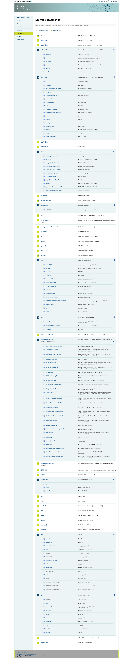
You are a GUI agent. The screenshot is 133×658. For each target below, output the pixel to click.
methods (48, 65)
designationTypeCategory (53, 166)
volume (48, 632)
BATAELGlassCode (51, 362)
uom (42, 595)
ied (42, 317)
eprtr (42, 215)
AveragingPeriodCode (52, 359)
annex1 (48, 322)
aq (42, 35)
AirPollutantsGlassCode (52, 349)
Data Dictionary (30, 13)
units (47, 311)
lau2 (42, 501)
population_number (51, 109)
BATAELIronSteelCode (52, 367)
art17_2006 (44, 50)
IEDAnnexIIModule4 (47, 463)
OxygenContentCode (51, 425)
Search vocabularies (43, 30)
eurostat (44, 231)
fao (42, 236)
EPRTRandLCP (46, 220)
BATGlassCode (50, 372)
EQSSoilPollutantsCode (52, 407)
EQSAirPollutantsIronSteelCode (55, 403)
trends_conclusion (51, 136)
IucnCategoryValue (51, 176)
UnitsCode (49, 444)
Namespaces (20, 39)
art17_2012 (44, 77)
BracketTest (49, 542)
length (47, 614)
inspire (43, 475)
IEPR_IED (44, 470)
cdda (42, 151)
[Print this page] (105, 1)
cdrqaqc (48, 268)
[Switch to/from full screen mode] (107, 1)
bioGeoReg (49, 264)
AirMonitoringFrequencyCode (54, 346)
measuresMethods (51, 282)
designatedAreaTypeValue (53, 163)
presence (48, 116)
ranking (48, 123)
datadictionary (46, 200)
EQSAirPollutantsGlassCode (54, 398)
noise (43, 520)
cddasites (48, 159)
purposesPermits (50, 293)
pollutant (48, 329)
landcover (44, 479)
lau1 (42, 496)
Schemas (19, 30)
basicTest (48, 539)
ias (42, 260)
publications (45, 525)
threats (48, 129)
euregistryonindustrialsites (50, 227)
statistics (48, 621)
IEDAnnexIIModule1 (47, 335)
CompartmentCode (51, 389)
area (47, 603)
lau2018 (43, 506)
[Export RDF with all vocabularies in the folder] (114, 50)
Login (102, 1)
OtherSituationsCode (51, 420)
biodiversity (45, 147)
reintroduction (50, 126)
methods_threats (50, 99)
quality (48, 119)
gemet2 (43, 246)
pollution (48, 105)
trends (47, 72)
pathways (48, 289)
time (47, 625)
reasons (48, 68)
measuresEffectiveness (52, 278)
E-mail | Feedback (21, 652)
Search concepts (57, 30)
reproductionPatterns (52, 297)
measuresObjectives (51, 286)
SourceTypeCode (50, 441)
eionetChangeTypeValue (52, 173)
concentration (49, 607)
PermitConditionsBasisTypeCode (55, 429)
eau (47, 549)
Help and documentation (23, 17)
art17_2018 (44, 142)
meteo (47, 617)
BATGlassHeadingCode (52, 376)
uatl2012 (48, 491)
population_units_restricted (53, 112)
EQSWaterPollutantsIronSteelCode (55, 416)
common (44, 195)
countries (48, 61)
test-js (47, 563)
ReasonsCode (49, 432)
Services (18, 36)
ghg (42, 250)
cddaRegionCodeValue (52, 156)
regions (48, 183)
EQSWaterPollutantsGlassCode (54, 411)
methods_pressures (51, 95)
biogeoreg (48, 85)
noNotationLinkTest (51, 560)
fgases (43, 241)
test (42, 534)
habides (43, 255)
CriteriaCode (49, 392)
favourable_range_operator (53, 88)
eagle (47, 487)
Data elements (20, 27)
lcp (42, 510)
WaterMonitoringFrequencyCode (55, 448)
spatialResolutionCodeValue (54, 190)
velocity (48, 628)
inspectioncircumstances (53, 325)
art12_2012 (44, 40)
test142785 (49, 567)
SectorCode (49, 437)
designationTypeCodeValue (53, 169)
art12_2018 (44, 45)
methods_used (50, 102)
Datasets (19, 20)
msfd (42, 515)
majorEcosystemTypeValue (53, 180)
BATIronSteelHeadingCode (53, 384)
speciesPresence (50, 304)
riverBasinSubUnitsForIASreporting (56, 300)
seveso (43, 529)
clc (46, 484)
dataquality (44, 205)
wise (42, 638)
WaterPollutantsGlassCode (53, 452)
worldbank (44, 642)
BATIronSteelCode (51, 380)
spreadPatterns (50, 308)
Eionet (23, 13)
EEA (24, 1)
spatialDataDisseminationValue (54, 186)
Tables (18, 23)
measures (48, 92)
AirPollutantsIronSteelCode (53, 354)
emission (48, 610)
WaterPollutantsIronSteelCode (54, 456)
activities (48, 54)
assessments (49, 81)
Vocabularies (20, 33)
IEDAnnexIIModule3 (47, 339)
